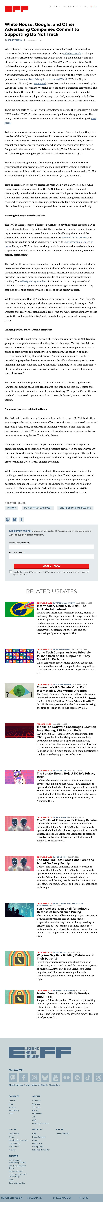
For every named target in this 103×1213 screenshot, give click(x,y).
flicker (66, 1077)
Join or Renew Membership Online (17, 1161)
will (76, 694)
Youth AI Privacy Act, (66, 701)
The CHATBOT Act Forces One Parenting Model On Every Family (65, 861)
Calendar (36, 1101)
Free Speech (14, 1134)
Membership (14, 1110)
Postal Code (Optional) (19, 543)
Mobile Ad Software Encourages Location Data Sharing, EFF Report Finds (66, 728)
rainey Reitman (15, 40)
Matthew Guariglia (65, 904)
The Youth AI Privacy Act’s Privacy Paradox (67, 820)
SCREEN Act (47, 701)
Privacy (11, 508)
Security (12, 1107)
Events (35, 1140)
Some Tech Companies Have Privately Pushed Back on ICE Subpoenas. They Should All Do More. (64, 656)
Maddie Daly (62, 817)
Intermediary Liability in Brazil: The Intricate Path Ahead (61, 607)
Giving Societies (15, 1171)
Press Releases (38, 1137)
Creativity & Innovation (18, 1140)
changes (79, 616)
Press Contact (62, 1134)
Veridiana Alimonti (65, 603)
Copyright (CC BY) (12, 1198)
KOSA (92, 697)
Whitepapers (37, 1147)
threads (98, 1077)
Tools (87, 7)
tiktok (88, 1077)
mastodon (13, 1077)
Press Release (44, 724)
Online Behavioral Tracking (75, 508)
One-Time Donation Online (17, 1167)
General (12, 1101)
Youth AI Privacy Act (62, 837)
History (35, 1110)
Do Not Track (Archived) (37, 508)
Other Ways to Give (17, 1183)
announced (40, 83)
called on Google (72, 53)
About (52, 7)
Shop (11, 1180)
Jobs (34, 1117)
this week (89, 694)
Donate (94, 7)
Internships (37, 1113)
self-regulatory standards (33, 281)
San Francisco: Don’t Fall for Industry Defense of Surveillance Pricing (63, 910)
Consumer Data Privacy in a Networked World (42, 79)
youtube (56, 1077)
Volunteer (36, 1104)
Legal (11, 1104)
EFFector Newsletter (41, 1150)
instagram (34, 1077)
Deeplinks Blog (44, 603)
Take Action (78, 7)
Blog (34, 1134)
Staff (34, 1120)
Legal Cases (37, 1143)
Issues (59, 7)
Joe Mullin (61, 771)
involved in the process (74, 237)
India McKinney (63, 684)
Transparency (14, 1143)
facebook (23, 1077)
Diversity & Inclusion (40, 1123)
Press (11, 1113)
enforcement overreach (64, 630)
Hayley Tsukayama (65, 991)
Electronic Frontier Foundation (16, 9)
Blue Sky (45, 1077)
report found (63, 751)
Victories (36, 1107)
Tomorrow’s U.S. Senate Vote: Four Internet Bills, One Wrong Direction (62, 689)
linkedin (77, 1077)
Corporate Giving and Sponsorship (18, 1175)
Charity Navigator (50, 1085)
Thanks (83, 1198)
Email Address (15, 552)
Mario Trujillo (63, 650)
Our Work (67, 7)
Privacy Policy (62, 1198)
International (14, 1147)
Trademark (34, 1198)
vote (81, 694)
